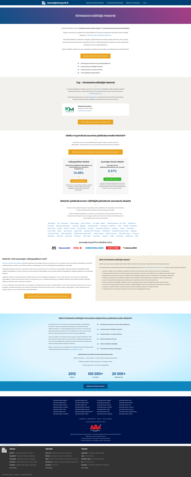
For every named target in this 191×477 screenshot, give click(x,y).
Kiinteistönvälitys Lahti (59, 411)
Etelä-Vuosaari (86, 223)
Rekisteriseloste (91, 419)
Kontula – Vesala (69, 228)
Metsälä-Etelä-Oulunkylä (92, 231)
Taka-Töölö (86, 236)
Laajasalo (115, 228)
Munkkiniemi (106, 231)
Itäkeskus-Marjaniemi (63, 226)
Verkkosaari (129, 236)
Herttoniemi (132, 223)
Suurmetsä (68, 236)
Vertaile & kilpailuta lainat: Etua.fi (10, 445)
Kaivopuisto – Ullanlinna (108, 226)
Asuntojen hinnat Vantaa (104, 405)
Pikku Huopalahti (66, 233)
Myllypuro (134, 231)
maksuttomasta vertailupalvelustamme (99, 35)
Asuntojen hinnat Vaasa (125, 414)
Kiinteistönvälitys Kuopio (82, 402)
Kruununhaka (81, 228)
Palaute (99, 419)
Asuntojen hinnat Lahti (103, 411)
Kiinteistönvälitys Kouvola (82, 409)
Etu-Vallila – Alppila (99, 223)
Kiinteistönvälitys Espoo (59, 402)
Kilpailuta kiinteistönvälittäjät (95, 3)
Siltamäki (60, 236)
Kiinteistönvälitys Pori (81, 405)
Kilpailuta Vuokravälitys (133, 3)
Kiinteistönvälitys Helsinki (60, 400)
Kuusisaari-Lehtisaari (103, 228)
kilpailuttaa (95, 97)
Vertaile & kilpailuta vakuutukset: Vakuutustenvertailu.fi (96, 438)
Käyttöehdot (82, 419)
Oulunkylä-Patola (53, 233)
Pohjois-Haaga (98, 233)
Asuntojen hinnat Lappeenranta (128, 411)
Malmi (60, 231)
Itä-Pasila (51, 226)
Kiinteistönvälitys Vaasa (81, 414)
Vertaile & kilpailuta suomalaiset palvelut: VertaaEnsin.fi (95, 440)
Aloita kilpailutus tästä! (76, 349)
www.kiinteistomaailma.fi (85, 110)
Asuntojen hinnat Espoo (103, 402)
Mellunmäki (78, 231)
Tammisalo (96, 236)
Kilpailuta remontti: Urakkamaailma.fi (96, 436)
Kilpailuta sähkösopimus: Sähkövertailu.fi (81, 434)
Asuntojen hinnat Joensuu (126, 407)
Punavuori (136, 233)
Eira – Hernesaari (62, 223)
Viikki (136, 236)
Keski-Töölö (51, 228)
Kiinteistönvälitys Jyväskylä (60, 414)
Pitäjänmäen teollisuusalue (83, 233)
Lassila (122, 228)
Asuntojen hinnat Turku (103, 409)
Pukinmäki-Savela (124, 233)
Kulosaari (91, 228)
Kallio (119, 226)
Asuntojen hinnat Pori (125, 405)
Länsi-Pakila (51, 231)
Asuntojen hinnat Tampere (104, 407)
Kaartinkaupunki (93, 226)
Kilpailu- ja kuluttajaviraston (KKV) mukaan (153, 267)
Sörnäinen (77, 236)
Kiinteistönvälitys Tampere (60, 407)
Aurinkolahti (51, 223)
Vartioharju (119, 236)
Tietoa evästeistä (107, 419)
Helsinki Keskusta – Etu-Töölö (116, 223)
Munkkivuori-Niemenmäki (120, 231)
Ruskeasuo (51, 236)
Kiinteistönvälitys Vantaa (60, 405)
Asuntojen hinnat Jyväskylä (104, 414)
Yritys (144, 3)
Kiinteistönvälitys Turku (59, 409)
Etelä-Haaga (74, 223)
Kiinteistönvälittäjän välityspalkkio (11, 263)
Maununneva (68, 231)
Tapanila (105, 236)
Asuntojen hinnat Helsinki (104, 400)
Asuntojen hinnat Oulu (125, 400)
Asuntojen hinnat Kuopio (126, 402)
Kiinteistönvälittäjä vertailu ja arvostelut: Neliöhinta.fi (107, 434)
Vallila (112, 236)
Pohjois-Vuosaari (111, 233)
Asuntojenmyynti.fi (57, 2)
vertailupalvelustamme (95, 93)
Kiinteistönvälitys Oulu (81, 400)
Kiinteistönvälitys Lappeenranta (84, 411)
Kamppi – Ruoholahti (130, 226)
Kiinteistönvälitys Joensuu (82, 407)
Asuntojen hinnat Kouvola (126, 409)
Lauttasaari (130, 228)
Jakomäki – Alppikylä (79, 226)
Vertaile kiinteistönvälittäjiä (115, 3)
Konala (59, 228)
